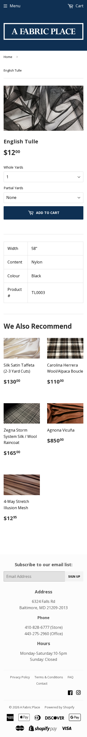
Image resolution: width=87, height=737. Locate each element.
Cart (79, 5)
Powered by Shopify (59, 707)
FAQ (70, 677)
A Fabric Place (30, 707)
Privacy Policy (20, 677)
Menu (15, 5)
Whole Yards (13, 167)
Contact (41, 683)
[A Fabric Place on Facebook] (70, 693)
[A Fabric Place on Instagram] (78, 693)
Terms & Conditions (49, 677)
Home (8, 57)
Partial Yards (13, 188)
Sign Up (74, 576)
